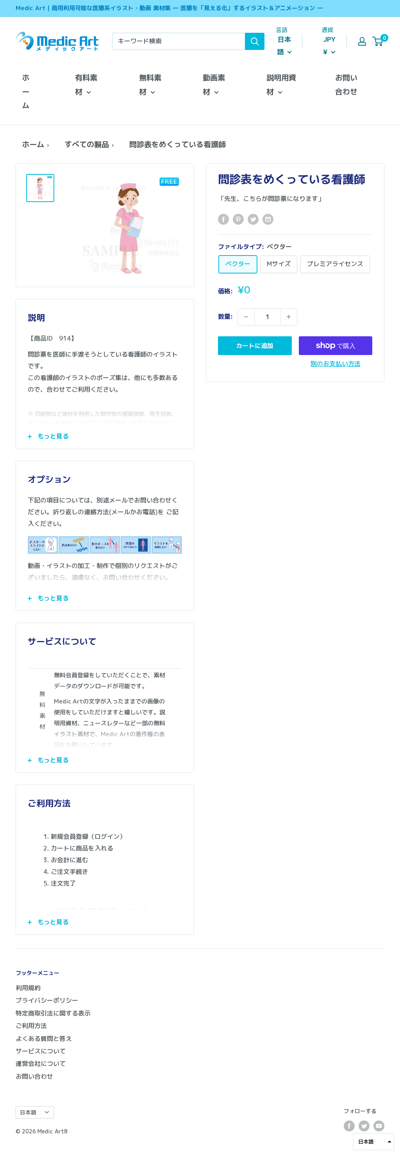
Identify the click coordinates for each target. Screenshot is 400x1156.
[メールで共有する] (267, 219)
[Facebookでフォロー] (349, 1125)
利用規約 (28, 988)
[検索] (254, 41)
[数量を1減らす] (246, 317)
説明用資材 (281, 84)
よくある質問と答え (44, 1038)
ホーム (25, 91)
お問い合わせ (346, 84)
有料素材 (86, 84)
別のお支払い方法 (336, 363)
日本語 (28, 1112)
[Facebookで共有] (223, 219)
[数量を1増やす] (288, 317)
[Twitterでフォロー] (364, 1125)
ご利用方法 (31, 1025)
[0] (378, 41)
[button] (373, 1141)
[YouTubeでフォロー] (378, 1125)
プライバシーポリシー (47, 1000)
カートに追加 (254, 345)
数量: (225, 316)
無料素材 (150, 84)
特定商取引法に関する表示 (53, 1013)
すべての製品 (86, 144)
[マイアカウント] (362, 41)
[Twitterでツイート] (253, 219)
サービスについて (41, 1051)
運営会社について (41, 1063)
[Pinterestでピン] (238, 219)
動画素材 (214, 84)
